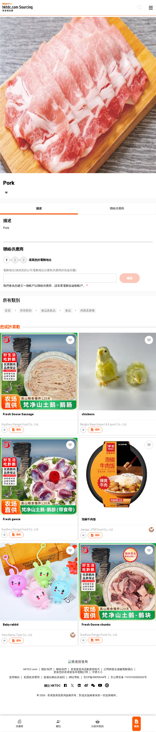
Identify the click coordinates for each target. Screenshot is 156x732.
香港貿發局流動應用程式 (85, 669)
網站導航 (74, 677)
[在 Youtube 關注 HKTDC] (100, 685)
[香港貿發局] (78, 662)
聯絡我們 (61, 669)
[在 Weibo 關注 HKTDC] (86, 685)
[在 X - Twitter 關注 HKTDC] (72, 685)
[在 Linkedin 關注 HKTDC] (79, 685)
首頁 (8, 310)
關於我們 (46, 669)
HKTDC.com (30, 669)
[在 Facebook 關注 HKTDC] (65, 685)
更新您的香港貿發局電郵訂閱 (71, 672)
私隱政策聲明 (32, 677)
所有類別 (25, 310)
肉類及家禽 (87, 310)
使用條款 (14, 677)
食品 (68, 310)
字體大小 (97, 672)
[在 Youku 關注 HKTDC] (107, 685)
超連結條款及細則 (54, 677)
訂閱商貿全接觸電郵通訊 (118, 669)
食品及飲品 (48, 310)
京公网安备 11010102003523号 (128, 677)
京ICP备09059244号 (94, 677)
